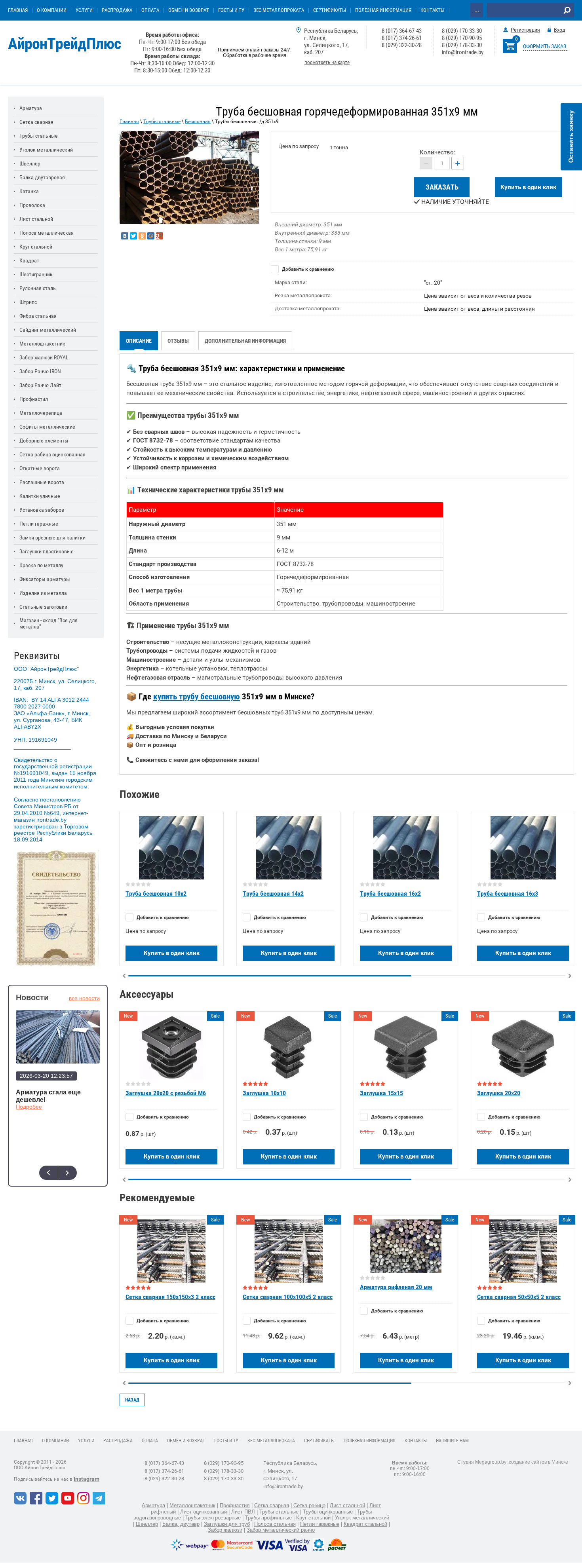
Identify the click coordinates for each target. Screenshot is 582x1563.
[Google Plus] (159, 235)
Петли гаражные (319, 1524)
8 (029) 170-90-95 (462, 38)
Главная (129, 121)
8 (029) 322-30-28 (402, 45)
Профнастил (235, 1505)
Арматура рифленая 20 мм (396, 1287)
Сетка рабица (309, 1505)
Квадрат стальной (365, 1524)
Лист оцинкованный (203, 1512)
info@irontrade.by (462, 52)
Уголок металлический (362, 1518)
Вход (559, 30)
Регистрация (525, 30)
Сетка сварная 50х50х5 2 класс (519, 1297)
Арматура (153, 1505)
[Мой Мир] (150, 235)
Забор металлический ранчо (281, 1530)
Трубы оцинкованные (328, 1512)
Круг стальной (313, 1518)
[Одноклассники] (142, 235)
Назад (132, 1400)
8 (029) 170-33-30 (462, 30)
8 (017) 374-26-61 (402, 38)
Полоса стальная (275, 1524)
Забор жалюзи (225, 1530)
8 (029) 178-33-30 (462, 45)
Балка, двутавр (181, 1524)
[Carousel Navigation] (58, 1173)
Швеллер (147, 1524)
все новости (84, 998)
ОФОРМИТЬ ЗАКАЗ (544, 46)
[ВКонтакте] (124, 235)
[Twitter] (133, 235)
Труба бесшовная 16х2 (390, 893)
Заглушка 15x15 (381, 1093)
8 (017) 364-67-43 (402, 30)
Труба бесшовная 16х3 (507, 893)
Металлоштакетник (192, 1505)
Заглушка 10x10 (264, 1093)
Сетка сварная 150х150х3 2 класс (170, 1297)
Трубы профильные (268, 1518)
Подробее (29, 1106)
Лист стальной (347, 1505)
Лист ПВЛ (243, 1512)
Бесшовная (198, 121)
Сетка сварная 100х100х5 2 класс (288, 1297)
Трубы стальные (162, 121)
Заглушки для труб (227, 1524)
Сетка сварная (271, 1505)
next (67, 1173)
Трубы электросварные (213, 1518)
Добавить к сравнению (307, 269)
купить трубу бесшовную (196, 696)
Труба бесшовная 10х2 (156, 893)
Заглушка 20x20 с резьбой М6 (166, 1093)
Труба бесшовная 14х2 (273, 893)
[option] (189, 177)
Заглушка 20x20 (498, 1093)
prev (48, 1173)
